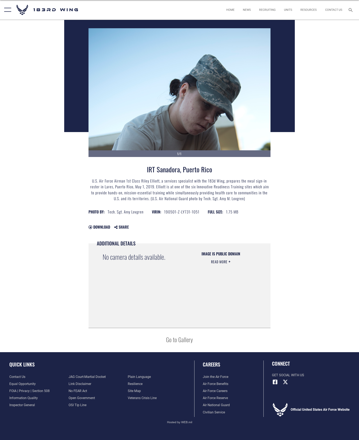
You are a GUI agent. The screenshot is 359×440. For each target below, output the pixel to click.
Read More (220, 261)
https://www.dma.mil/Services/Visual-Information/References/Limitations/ (216, 303)
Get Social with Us (288, 375)
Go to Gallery (179, 339)
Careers (211, 364)
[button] (7, 10)
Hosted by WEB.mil (179, 422)
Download (101, 227)
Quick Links (22, 364)
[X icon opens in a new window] (285, 382)
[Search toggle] (351, 10)
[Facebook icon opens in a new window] (275, 382)
